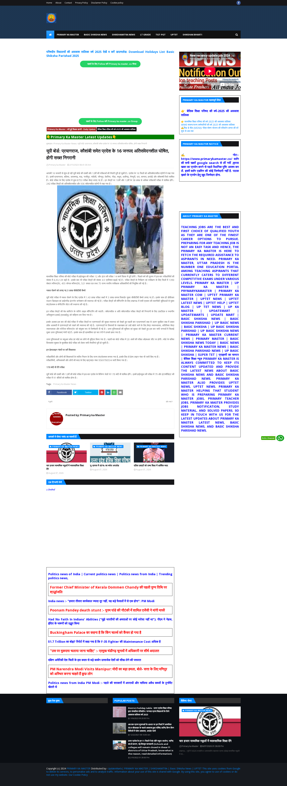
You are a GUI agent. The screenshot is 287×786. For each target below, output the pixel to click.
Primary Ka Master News (65, 143)
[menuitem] (50, 35)
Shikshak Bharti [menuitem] (192, 34)
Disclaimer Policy (99, 2)
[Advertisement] (110, 92)
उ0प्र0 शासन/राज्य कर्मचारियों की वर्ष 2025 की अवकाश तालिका (208, 124)
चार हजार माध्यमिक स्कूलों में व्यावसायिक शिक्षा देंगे (65, 467)
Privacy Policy (81, 2)
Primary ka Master (57, 164)
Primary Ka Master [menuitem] (68, 34)
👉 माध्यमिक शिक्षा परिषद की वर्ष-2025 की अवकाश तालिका (206, 121)
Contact (68, 2)
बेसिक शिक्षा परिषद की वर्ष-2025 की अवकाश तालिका (116, 129)
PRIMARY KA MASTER (78, 768)
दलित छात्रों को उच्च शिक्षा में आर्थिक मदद (151, 465)
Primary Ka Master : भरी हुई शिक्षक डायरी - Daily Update (72, 129)
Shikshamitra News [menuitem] (123, 34)
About (58, 2)
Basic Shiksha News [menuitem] (95, 34)
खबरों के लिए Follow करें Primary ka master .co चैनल (111, 64)
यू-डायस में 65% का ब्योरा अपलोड (104, 465)
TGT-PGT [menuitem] (161, 34)
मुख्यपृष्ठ (49, 143)
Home (49, 2)
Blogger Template (85, 781)
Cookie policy (116, 2)
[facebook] (239, 3)
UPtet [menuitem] (174, 34)
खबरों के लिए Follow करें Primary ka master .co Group (112, 121)
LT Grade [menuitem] (145, 34)
